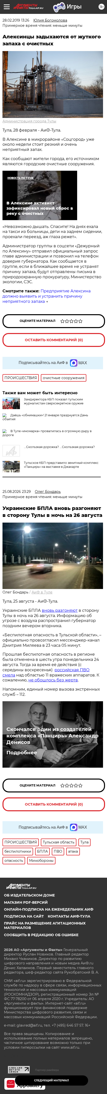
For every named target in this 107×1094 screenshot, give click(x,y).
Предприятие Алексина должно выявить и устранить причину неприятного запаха (46, 296)
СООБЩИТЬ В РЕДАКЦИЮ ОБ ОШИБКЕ (41, 935)
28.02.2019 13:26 (15, 20)
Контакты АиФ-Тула (69, 916)
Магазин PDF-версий (26, 902)
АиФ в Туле (42, 592)
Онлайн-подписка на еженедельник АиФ (48, 909)
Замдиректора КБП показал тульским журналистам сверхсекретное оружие (53, 401)
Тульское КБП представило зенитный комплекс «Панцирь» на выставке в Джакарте (61, 465)
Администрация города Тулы (29, 121)
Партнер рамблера (47, 1069)
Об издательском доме (29, 895)
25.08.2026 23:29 (16, 491)
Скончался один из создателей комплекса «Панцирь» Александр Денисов (52, 735)
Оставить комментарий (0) (54, 340)
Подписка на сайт (24, 916)
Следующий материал (51, 1080)
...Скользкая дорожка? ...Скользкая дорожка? (59, 447)
